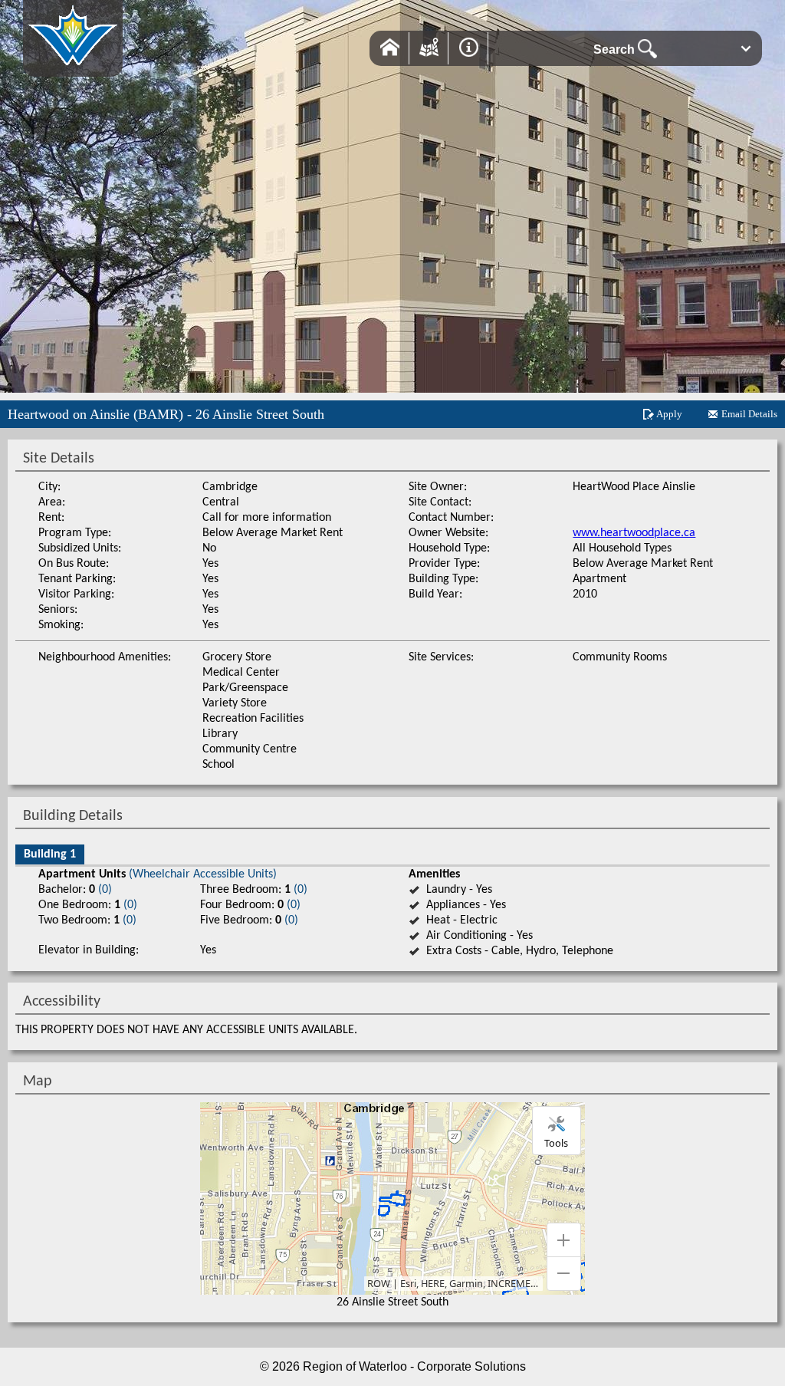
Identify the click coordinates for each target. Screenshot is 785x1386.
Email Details (749, 414)
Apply (669, 414)
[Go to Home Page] (73, 68)
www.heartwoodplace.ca (634, 533)
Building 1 (50, 854)
